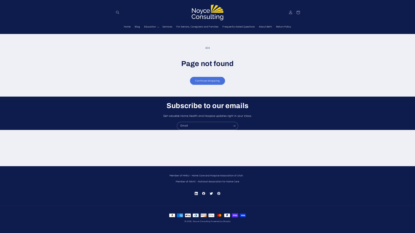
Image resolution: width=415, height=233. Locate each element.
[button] (117, 12)
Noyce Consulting (201, 221)
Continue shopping (207, 80)
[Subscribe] (234, 126)
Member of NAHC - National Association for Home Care (207, 181)
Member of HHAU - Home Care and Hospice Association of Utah (206, 175)
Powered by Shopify (221, 221)
